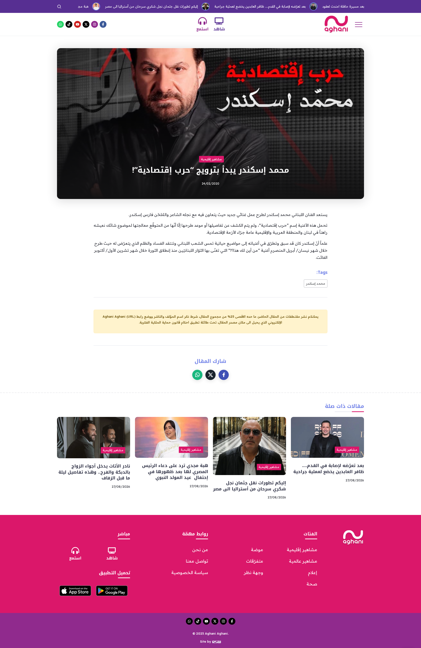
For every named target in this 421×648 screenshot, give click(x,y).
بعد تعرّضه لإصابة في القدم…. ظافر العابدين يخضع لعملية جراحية (236, 6)
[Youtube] (77, 24)
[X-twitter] (86, 24)
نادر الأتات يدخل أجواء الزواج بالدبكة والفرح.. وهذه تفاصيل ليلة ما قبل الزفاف (94, 472)
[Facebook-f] (103, 24)
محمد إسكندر (315, 283)
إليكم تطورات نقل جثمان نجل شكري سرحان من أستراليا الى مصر (128, 6)
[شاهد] (219, 21)
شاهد (219, 29)
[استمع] (202, 21)
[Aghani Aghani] (336, 23)
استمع (202, 29)
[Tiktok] (69, 24)
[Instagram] (94, 24)
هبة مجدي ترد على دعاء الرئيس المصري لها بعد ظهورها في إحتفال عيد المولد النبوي (175, 471)
